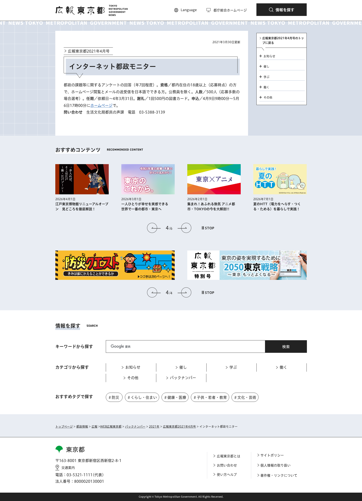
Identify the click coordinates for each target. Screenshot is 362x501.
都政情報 (82, 426)
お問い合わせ (227, 465)
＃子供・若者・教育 (210, 397)
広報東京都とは (228, 456)
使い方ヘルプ (227, 474)
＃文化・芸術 (245, 397)
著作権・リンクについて (278, 475)
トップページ (64, 426)
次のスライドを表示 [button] (184, 228)
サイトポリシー (272, 455)
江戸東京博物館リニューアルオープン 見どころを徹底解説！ (81, 206)
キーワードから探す (74, 346)
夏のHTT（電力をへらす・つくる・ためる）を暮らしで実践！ (277, 206)
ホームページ (101, 105)
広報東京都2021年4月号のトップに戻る (283, 40)
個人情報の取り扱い (275, 465)
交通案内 (68, 467)
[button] (281, 9)
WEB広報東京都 (111, 426)
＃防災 (113, 397)
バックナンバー (135, 426)
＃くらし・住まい (142, 397)
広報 (94, 426)
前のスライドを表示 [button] (154, 228)
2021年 (154, 426)
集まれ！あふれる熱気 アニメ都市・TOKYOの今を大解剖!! (211, 206)
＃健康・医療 (175, 397)
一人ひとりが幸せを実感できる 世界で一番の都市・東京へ (146, 206)
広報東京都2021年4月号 (89, 51)
